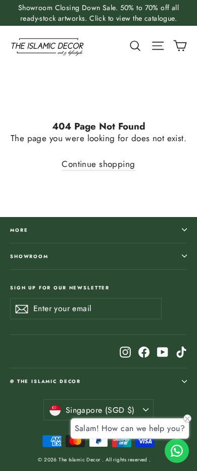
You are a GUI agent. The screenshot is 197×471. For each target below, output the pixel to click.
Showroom (29, 256)
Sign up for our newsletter (60, 287)
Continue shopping (98, 164)
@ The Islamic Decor (45, 381)
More (19, 230)
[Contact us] (177, 451)
